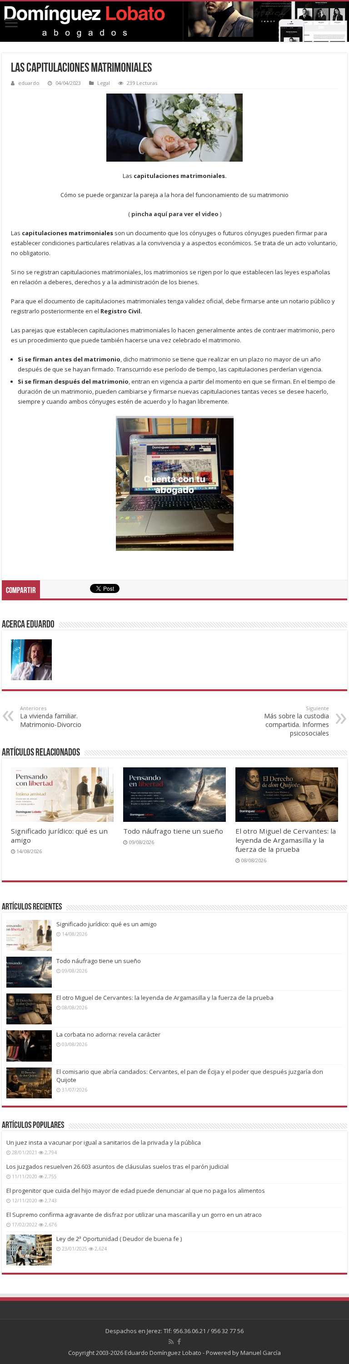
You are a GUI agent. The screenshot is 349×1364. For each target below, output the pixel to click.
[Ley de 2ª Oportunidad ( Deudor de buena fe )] (29, 1250)
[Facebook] (179, 1341)
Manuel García (260, 1353)
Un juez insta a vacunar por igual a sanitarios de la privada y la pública (103, 1142)
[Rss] (171, 1341)
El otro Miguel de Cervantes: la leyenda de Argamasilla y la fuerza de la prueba (285, 840)
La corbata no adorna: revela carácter (108, 1034)
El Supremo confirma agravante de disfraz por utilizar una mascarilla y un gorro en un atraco (134, 1215)
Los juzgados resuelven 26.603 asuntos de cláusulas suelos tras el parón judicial (117, 1166)
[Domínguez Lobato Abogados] (174, 21)
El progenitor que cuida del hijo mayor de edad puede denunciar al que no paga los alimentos (135, 1190)
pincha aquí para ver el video (175, 214)
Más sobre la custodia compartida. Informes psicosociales (296, 721)
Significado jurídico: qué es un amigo (106, 924)
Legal (103, 82)
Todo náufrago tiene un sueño (173, 830)
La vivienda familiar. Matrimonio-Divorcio (50, 717)
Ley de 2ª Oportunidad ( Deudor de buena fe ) (119, 1239)
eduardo (29, 82)
